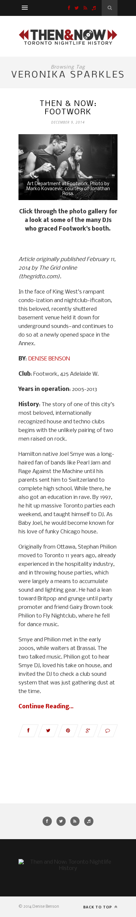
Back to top (98, 906)
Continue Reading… (46, 707)
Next (106, 168)
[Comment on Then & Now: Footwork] (107, 731)
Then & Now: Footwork (68, 108)
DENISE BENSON (49, 359)
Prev (30, 168)
